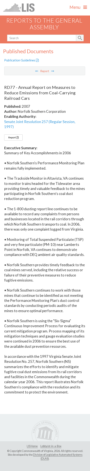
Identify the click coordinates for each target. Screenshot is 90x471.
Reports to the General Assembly (44, 24)
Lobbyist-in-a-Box (50, 446)
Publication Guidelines (20, 60)
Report (12, 137)
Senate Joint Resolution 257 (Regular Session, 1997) (39, 124)
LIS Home (32, 446)
